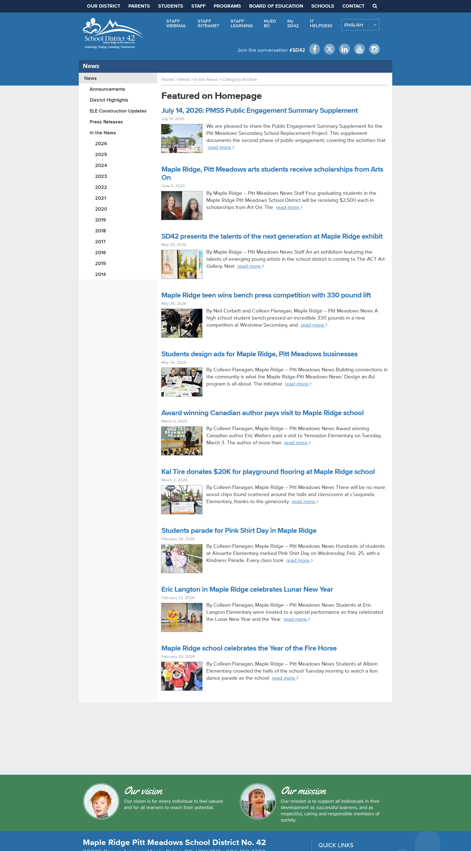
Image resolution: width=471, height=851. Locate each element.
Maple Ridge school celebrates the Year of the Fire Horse (249, 648)
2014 (100, 274)
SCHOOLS (322, 6)
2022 (101, 187)
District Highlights (109, 100)
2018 (100, 230)
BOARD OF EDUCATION (276, 6)
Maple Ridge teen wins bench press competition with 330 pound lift (266, 295)
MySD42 (293, 23)
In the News (103, 132)
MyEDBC (270, 23)
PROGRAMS (227, 6)
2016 (100, 252)
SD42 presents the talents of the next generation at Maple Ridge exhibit (271, 236)
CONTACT (353, 6)
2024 (101, 165)
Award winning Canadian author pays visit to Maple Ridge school (262, 413)
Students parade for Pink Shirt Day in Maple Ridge (238, 530)
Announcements (107, 89)
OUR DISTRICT (103, 6)
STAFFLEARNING (242, 23)
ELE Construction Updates (118, 111)
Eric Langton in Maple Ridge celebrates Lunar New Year (247, 589)
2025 (101, 154)
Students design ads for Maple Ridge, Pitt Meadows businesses (259, 354)
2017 (100, 241)
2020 (101, 209)
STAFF (198, 6)
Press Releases (106, 121)
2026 (101, 143)
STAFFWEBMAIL (176, 23)
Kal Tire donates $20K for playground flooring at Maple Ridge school (268, 472)
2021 (100, 198)
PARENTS (139, 6)
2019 (100, 220)
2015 (100, 263)
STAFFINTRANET (208, 23)
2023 (101, 176)
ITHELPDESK (321, 23)
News (90, 78)
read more (220, 147)
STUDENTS (170, 6)
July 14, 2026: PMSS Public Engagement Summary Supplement (259, 110)
